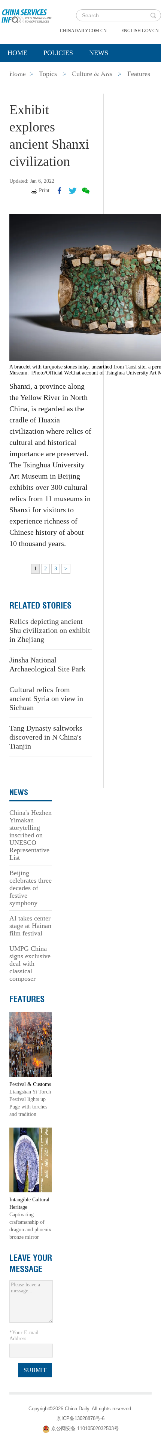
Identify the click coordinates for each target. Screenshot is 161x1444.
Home (17, 53)
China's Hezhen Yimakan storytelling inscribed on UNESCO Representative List (30, 835)
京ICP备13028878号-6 (80, 1418)
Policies (58, 53)
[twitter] (72, 190)
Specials (23, 71)
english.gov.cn (140, 30)
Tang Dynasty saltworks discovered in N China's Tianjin (45, 737)
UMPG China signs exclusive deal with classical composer (30, 963)
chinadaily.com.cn (83, 30)
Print (44, 190)
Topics (66, 71)
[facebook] (59, 190)
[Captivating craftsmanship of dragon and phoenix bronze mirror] (30, 1159)
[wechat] (85, 190)
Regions (108, 71)
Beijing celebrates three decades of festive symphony (30, 888)
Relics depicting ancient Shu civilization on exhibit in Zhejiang (49, 630)
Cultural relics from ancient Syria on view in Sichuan (46, 698)
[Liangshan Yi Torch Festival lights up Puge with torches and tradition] (30, 1044)
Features (27, 999)
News (98, 53)
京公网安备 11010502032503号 (85, 1428)
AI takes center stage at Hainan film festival (30, 925)
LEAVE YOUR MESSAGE (30, 1263)
